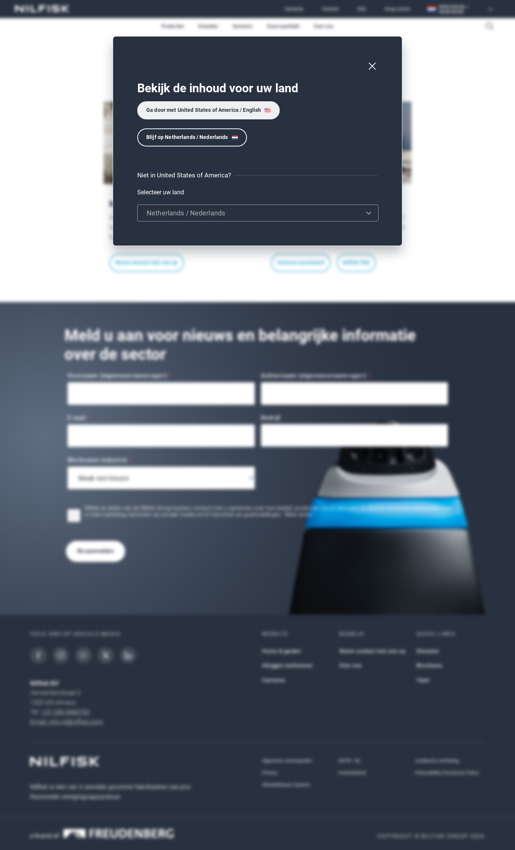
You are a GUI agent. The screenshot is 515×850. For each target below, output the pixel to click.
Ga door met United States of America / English (203, 110)
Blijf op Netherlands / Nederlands (187, 137)
